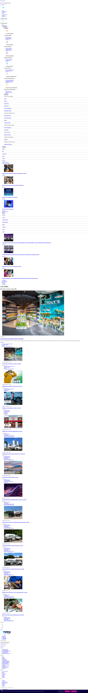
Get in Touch (4, 284)
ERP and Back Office (7, 115)
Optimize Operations (9, 48)
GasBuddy (5, 139)
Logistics (5, 120)
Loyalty (5, 98)
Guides (3, 156)
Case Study (4, 384)
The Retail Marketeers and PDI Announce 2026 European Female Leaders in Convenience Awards (20, 254)
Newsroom (3, 684)
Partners (3, 224)
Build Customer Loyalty (9, 81)
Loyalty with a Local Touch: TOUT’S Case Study (11, 338)
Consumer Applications (7, 108)
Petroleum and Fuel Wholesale (8, 481)
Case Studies (4, 153)
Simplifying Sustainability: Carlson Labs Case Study (12, 386)
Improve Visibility (8, 49)
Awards (3, 217)
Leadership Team (5, 219)
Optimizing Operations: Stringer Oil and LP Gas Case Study (13, 453)
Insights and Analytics (7, 134)
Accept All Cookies (74, 691)
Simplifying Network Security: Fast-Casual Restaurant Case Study (14, 592)
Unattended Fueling (7, 122)
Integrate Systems (8, 60)
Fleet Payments (6, 103)
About (3, 13)
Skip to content (2, 0)
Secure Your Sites (8, 91)
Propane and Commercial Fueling (9, 459)
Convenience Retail (5, 344)
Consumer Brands (4, 652)
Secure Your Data (8, 38)
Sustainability (6, 390)
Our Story (3, 680)
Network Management (7, 127)
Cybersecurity (6, 434)
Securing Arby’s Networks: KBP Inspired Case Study (12, 431)
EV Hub (3, 674)
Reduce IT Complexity (9, 92)
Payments (5, 101)
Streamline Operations (9, 59)
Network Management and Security (9, 435)
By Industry (6, 27)
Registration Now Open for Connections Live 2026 (11, 266)
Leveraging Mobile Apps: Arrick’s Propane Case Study (12, 545)
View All (7, 39)
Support (3, 15)
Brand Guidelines (4, 689)
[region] (44, 691)
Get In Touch (4, 16)
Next (1, 629)
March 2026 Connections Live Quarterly (9, 197)
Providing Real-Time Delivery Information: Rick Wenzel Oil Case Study (15, 522)
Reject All (67, 691)
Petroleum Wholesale (5, 650)
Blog (3, 151)
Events (3, 229)
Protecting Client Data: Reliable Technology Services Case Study (14, 499)
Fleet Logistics (6, 412)
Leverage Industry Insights (10, 80)
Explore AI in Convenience (6, 163)
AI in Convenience (5, 671)
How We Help (4, 11)
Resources (3, 12)
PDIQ (3, 10)
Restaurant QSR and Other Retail (7, 346)
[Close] (87, 691)
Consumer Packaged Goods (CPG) (7, 343)
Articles (3, 672)
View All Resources (5, 211)
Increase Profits (8, 37)
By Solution (6, 93)
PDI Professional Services (8, 144)
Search (4, 283)
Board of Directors (5, 222)
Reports (3, 158)
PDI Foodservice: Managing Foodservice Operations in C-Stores (14, 173)
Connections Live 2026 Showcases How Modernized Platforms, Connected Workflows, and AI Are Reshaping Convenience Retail (26, 242)
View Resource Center (5, 162)
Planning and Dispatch (7, 527)
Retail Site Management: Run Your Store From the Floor (13, 185)
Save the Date (2, 4)
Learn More (2, 342)
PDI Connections (4, 14)
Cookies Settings (61, 691)
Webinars (3, 677)
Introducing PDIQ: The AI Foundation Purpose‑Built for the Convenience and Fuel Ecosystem (20, 278)
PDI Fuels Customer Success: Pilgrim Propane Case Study (13, 614)
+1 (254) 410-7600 (3, 644)
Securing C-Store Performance (8, 209)
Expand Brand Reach (9, 70)
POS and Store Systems (5, 664)
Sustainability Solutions (7, 110)
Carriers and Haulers (7, 410)
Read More (3, 175)
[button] (44, 4)
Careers (3, 231)
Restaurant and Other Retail (6, 653)
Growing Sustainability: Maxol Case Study (10, 477)
